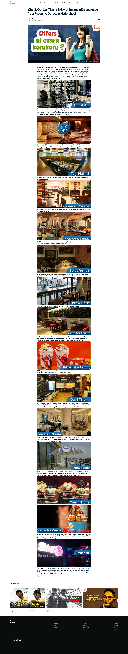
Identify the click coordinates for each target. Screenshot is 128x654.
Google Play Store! (76, 568)
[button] (118, 600)
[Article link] (27, 600)
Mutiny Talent (86, 627)
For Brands (116, 623)
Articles (55, 631)
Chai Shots (85, 623)
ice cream (56, 471)
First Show (85, 625)
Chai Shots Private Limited (18, 649)
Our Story (116, 627)
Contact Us (116, 629)
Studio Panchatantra (87, 629)
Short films (56, 627)
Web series (56, 623)
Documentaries (57, 629)
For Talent (116, 625)
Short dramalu (57, 625)
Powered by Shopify (29, 649)
